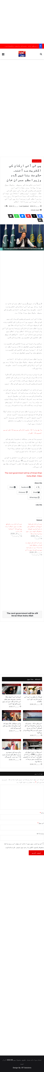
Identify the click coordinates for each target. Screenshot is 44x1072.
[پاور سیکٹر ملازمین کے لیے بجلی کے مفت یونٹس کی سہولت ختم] (11, 715)
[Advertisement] (22, 22)
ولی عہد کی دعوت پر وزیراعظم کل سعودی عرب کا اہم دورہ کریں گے (11, 754)
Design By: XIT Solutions (22, 1068)
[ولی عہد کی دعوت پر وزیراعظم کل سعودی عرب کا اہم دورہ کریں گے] (11, 744)
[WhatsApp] (15, 216)
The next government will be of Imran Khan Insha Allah (22, 614)
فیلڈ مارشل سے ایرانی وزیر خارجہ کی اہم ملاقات (33, 699)
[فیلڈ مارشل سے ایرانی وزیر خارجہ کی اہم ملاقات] (32, 689)
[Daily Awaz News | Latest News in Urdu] (22, 54)
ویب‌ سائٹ (40, 833)
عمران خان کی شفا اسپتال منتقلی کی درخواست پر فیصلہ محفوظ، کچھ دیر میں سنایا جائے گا (34, 529)
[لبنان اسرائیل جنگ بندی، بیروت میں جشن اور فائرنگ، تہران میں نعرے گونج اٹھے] (11, 689)
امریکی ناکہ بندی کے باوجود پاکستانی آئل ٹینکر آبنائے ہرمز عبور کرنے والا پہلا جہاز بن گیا (32, 727)
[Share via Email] (10, 216)
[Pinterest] (27, 216)
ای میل (41, 823)
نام (42, 813)
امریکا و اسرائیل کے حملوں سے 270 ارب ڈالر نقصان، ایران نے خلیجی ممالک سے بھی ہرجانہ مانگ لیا (32, 756)
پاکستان (36, 161)
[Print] (39, 220)
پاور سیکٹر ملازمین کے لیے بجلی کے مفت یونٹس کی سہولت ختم (12, 725)
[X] (33, 216)
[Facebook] (39, 216)
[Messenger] (21, 216)
